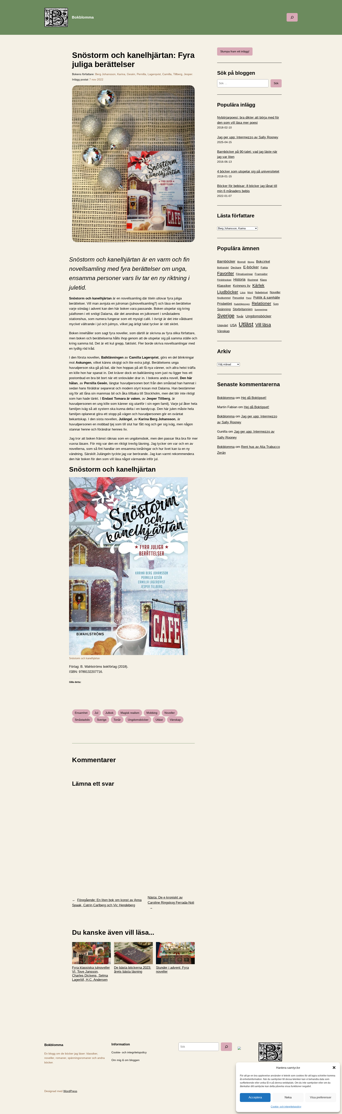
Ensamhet (81, 712)
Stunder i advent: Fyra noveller (172, 969)
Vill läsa (263, 324)
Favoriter (225, 273)
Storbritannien (243, 309)
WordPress (70, 1091)
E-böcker (251, 267)
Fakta (264, 267)
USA (233, 325)
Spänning (224, 309)
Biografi (241, 262)
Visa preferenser (320, 1097)
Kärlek (258, 285)
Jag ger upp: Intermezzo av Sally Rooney (247, 137)
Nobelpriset (261, 292)
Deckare (236, 267)
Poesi (248, 298)
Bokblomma (83, 17)
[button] (334, 1068)
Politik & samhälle (266, 297)
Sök (276, 83)
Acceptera (255, 1097)
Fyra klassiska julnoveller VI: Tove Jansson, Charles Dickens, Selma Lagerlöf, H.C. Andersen (91, 973)
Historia (239, 279)
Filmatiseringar (244, 274)
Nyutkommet (224, 297)
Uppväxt (222, 325)
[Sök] (226, 1046)
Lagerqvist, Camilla (160, 74)
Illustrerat (252, 279)
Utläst (159, 719)
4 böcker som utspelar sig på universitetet (248, 171)
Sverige (101, 719)
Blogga (251, 262)
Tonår (117, 719)
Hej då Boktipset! (253, 398)
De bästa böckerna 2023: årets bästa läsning (132, 969)
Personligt (238, 297)
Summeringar (261, 309)
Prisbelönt (224, 304)
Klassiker (224, 286)
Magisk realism (130, 712)
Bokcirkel (263, 261)
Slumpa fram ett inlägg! (234, 51)
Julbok (109, 712)
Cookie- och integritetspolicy (286, 1106)
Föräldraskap (224, 279)
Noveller (169, 712)
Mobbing (151, 712)
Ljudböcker (227, 292)
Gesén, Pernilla (136, 74)
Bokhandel (223, 267)
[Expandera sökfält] (292, 17)
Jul (96, 712)
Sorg (275, 303)
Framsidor (261, 274)
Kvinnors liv (241, 286)
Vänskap (175, 719)
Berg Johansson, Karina (110, 74)
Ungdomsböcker (138, 719)
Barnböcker (226, 261)
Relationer (261, 303)
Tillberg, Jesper (182, 74)
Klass (263, 279)
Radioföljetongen (242, 304)
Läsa (242, 292)
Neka (288, 1097)
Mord (250, 292)
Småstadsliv (82, 719)
